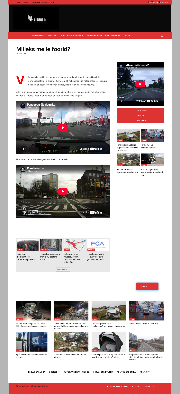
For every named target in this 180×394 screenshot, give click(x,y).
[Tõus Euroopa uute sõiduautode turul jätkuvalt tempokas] (98, 245)
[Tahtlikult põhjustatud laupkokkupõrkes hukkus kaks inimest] (128, 135)
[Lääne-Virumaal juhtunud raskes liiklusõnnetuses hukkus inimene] (33, 310)
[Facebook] (19, 65)
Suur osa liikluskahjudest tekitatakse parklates (26, 257)
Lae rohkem (62, 269)
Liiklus (43, 250)
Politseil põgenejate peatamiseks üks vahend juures (152, 172)
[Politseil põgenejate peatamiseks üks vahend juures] (152, 159)
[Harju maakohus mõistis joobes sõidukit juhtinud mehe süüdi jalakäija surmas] (146, 342)
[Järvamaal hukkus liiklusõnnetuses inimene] (128, 159)
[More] (38, 65)
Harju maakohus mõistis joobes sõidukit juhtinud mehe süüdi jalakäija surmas (146, 357)
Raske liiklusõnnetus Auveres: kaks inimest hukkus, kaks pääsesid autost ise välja (71, 326)
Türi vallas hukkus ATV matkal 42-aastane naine (50, 257)
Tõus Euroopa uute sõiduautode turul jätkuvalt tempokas (95, 257)
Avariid (119, 165)
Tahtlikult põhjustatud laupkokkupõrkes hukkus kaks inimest (127, 148)
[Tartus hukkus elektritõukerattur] (152, 135)
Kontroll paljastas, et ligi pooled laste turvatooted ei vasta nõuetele (108, 355)
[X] (25, 65)
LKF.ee (20, 250)
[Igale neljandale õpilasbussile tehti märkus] (33, 342)
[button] (161, 35)
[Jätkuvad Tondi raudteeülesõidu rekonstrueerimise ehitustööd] (75, 245)
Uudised (91, 250)
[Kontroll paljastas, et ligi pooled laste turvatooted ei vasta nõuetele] (109, 342)
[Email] (32, 65)
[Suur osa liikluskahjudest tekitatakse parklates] (28, 245)
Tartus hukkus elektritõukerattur (143, 323)
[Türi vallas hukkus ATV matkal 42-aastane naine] (51, 245)
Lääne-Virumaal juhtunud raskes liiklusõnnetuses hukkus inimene (31, 324)
